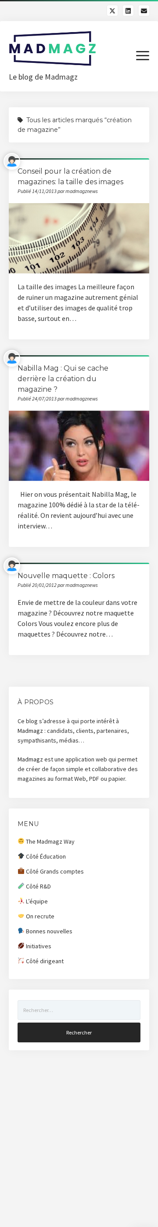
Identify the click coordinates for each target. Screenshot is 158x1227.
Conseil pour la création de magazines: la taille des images (79, 238)
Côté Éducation (45, 856)
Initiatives (38, 946)
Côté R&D (38, 886)
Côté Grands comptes (54, 871)
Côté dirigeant (44, 961)
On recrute (39, 916)
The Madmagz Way (50, 841)
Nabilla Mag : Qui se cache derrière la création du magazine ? (63, 378)
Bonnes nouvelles (48, 931)
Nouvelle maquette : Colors (66, 576)
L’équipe (36, 901)
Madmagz (30, 731)
